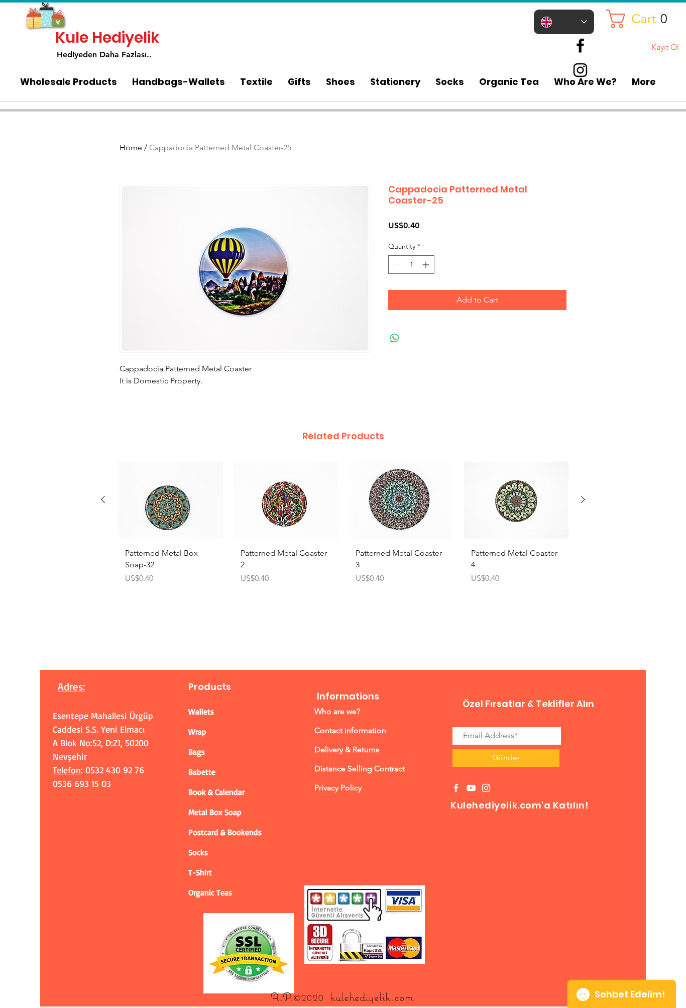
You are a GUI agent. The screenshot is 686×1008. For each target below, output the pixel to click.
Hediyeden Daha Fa (94, 54)
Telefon (67, 769)
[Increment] (426, 264)
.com (402, 996)
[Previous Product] (103, 499)
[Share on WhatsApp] (395, 338)
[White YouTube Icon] (471, 787)
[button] (644, 19)
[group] (343, 526)
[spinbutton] (411, 264)
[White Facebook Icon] (456, 787)
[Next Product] (583, 499)
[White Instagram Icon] (486, 787)
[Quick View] (170, 500)
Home (131, 147)
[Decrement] (396, 264)
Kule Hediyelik (107, 37)
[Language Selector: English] (564, 22)
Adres (70, 686)
